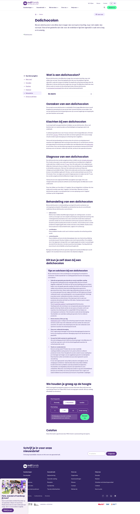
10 (64, 410)
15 (73, 410)
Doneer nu (85, 417)
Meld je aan (8, 510)
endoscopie (89, 144)
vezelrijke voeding (60, 304)
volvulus (55, 135)
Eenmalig (56, 402)
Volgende (111, 454)
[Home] (35, 14)
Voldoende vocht (55, 320)
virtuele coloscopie (87, 160)
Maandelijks (70, 402)
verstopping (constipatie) (54, 88)
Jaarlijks (82, 402)
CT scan (67, 164)
